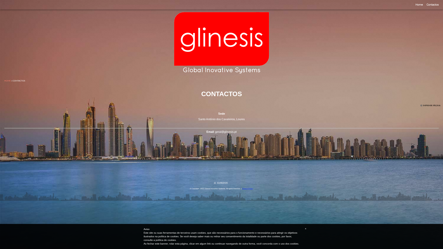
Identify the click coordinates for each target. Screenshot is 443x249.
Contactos (433, 4)
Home (419, 4)
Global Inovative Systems (221, 70)
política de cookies (166, 240)
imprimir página (431, 105)
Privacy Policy (247, 189)
